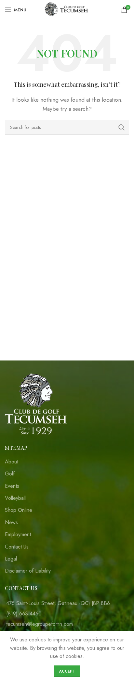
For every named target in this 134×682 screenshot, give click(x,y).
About (11, 461)
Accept (67, 671)
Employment (18, 534)
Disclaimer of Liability (28, 571)
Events (12, 486)
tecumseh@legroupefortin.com (39, 624)
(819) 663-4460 (24, 613)
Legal (11, 558)
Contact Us (17, 546)
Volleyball (15, 498)
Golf (10, 473)
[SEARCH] (121, 127)
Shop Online (18, 510)
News (11, 522)
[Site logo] (67, 9)
